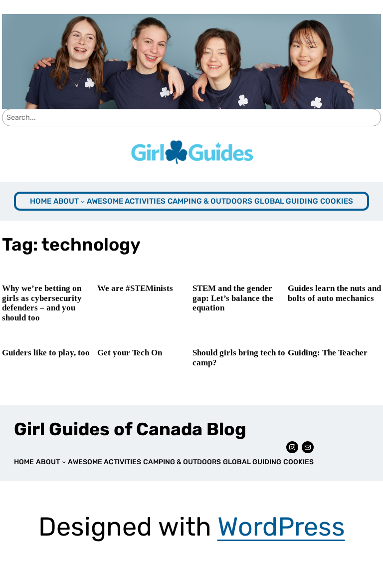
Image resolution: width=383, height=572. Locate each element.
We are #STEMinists (135, 288)
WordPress (281, 526)
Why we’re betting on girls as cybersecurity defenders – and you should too (42, 303)
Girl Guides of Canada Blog (130, 429)
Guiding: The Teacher (328, 352)
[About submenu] (82, 201)
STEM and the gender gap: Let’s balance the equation (232, 298)
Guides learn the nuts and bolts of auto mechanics (334, 293)
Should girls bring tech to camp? (238, 357)
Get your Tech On (129, 352)
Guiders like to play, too (46, 352)
